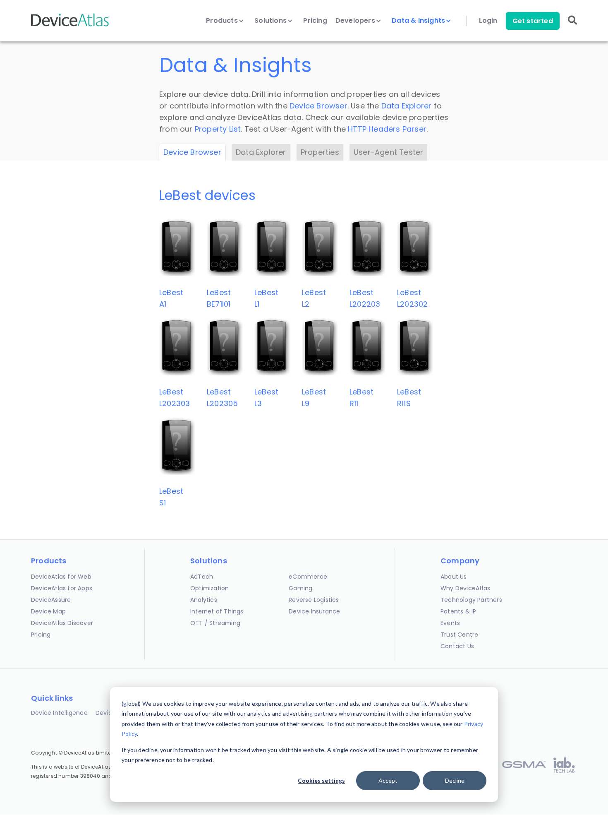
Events (450, 623)
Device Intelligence (59, 713)
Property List (218, 129)
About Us (453, 576)
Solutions (271, 20)
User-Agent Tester (388, 152)
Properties (320, 152)
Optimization (209, 588)
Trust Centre (459, 634)
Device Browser (318, 106)
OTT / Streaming (215, 623)
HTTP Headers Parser (387, 129)
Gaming (300, 588)
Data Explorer (406, 106)
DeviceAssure (51, 600)
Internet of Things (217, 611)
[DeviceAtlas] (70, 25)
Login (488, 20)
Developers (356, 20)
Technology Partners (471, 600)
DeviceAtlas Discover (62, 623)
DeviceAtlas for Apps (61, 588)
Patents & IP (458, 611)
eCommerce (308, 576)
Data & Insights (419, 20)
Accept (387, 780)
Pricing (315, 20)
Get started (532, 21)
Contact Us (457, 646)
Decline (454, 780)
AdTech (201, 576)
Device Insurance (314, 611)
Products (222, 20)
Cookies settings (321, 780)
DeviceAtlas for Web (61, 576)
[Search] (572, 26)
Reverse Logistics (314, 600)
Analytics (203, 600)
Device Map (48, 611)
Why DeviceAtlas (465, 588)
